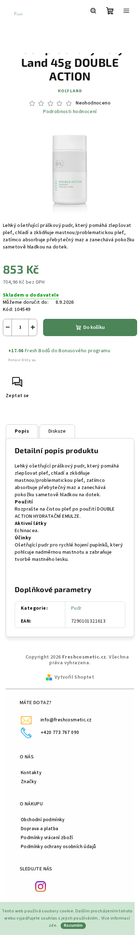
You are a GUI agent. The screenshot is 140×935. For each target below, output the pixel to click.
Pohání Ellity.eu (22, 360)
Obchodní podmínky (43, 819)
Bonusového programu (84, 350)
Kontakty (31, 772)
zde (52, 925)
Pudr (76, 608)
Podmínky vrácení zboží (47, 837)
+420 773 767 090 (60, 732)
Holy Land (70, 91)
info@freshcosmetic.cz (66, 719)
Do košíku (94, 327)
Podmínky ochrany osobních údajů (58, 846)
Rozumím (73, 925)
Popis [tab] (22, 431)
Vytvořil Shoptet (74, 677)
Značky (28, 781)
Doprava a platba (39, 828)
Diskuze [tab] (57, 431)
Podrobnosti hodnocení (70, 111)
